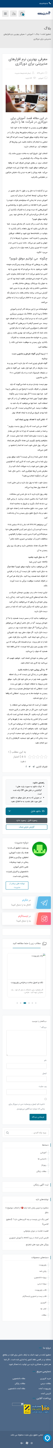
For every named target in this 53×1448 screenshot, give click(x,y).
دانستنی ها (42, 1158)
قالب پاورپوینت (40, 1290)
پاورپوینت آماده (45, 1388)
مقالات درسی (46, 1383)
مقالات (44, 1315)
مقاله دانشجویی (18, 1378)
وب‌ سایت (42, 1086)
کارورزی (43, 1302)
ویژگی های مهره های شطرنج (37, 1244)
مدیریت (17, 73)
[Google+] (22, 1443)
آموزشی (40, 78)
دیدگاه (43, 1027)
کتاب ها (43, 1308)
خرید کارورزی (45, 1378)
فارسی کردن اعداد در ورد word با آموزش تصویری (28, 1237)
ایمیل (44, 1073)
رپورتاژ (43, 1165)
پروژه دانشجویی (40, 1277)
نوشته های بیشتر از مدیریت (17, 885)
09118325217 (43, 3)
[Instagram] (32, 1443)
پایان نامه (42, 1271)
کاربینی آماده (46, 1393)
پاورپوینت (42, 1265)
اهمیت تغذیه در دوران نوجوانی (36, 1230)
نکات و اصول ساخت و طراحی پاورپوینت (27, 982)
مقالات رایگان (41, 1171)
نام (45, 1060)
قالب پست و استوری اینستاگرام (34, 1296)
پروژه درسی (41, 1283)
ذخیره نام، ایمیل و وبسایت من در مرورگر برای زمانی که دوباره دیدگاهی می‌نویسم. (27, 1106)
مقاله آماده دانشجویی (16, 1388)
